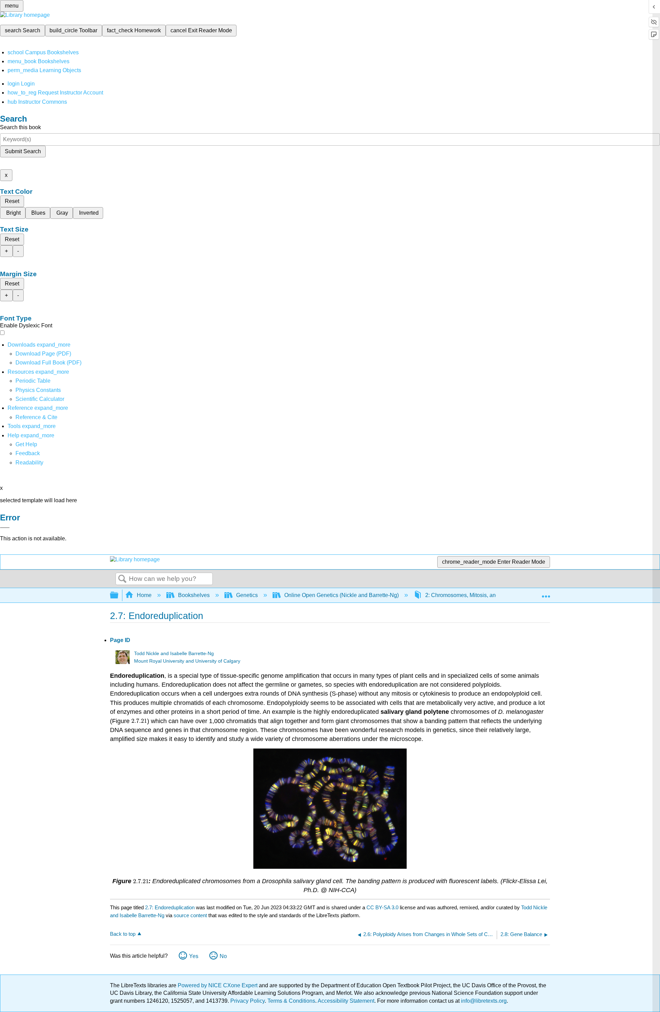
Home (144, 595)
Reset (12, 201)
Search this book (20, 127)
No (223, 956)
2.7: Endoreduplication (170, 907)
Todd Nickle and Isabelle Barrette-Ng (174, 653)
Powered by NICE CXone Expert (218, 985)
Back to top (122, 934)
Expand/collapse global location (546, 593)
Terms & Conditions (291, 1001)
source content (190, 915)
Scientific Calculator (39, 399)
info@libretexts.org (483, 1001)
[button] (27, 453)
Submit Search (23, 151)
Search (122, 579)
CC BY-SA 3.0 (382, 907)
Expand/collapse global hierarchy (118, 595)
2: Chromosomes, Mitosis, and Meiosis (472, 595)
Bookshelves (194, 595)
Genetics (247, 595)
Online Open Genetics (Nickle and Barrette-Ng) (341, 595)
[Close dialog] (5, 527)
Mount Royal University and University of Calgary (187, 661)
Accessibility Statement (346, 1001)
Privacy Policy (247, 1001)
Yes (193, 956)
